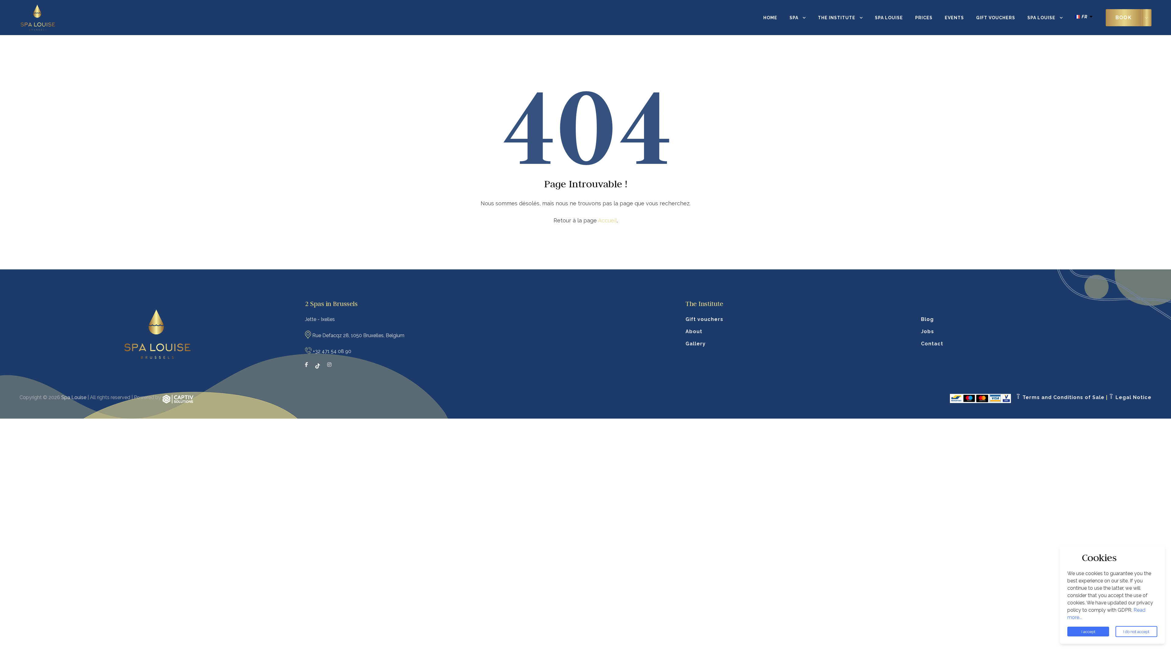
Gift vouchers (995, 17)
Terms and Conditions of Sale (1063, 397)
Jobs (927, 331)
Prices (924, 17)
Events (954, 17)
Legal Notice (1132, 397)
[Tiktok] (317, 365)
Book (1123, 17)
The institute (836, 17)
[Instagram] (329, 365)
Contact (932, 344)
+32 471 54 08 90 (332, 351)
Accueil (607, 220)
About (694, 331)
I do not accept (1136, 631)
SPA (794, 17)
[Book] (1146, 17)
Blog (927, 319)
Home (770, 17)
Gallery (696, 344)
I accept (1088, 631)
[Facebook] (306, 365)
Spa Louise (889, 17)
